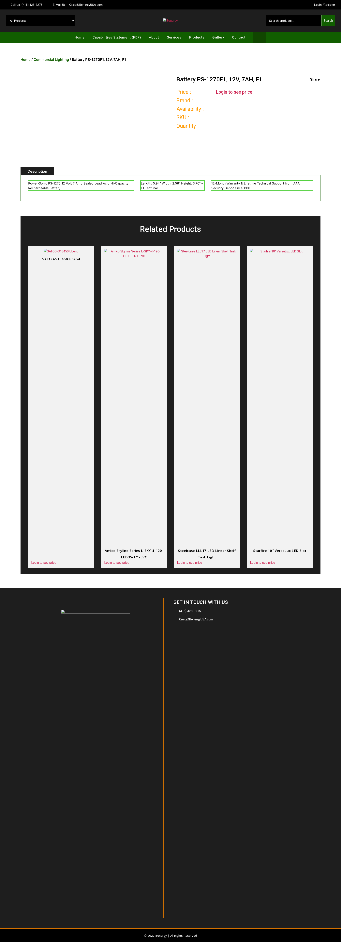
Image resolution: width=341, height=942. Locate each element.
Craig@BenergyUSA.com (196, 619)
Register (329, 5)
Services (174, 37)
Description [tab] (37, 171)
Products (197, 37)
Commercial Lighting (51, 59)
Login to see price (234, 92)
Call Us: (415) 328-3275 (26, 5)
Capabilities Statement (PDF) (117, 37)
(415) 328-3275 (190, 611)
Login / (318, 5)
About (154, 37)
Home (79, 37)
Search (328, 21)
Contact (238, 37)
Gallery (218, 37)
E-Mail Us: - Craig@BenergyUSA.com (77, 5)
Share (315, 79)
